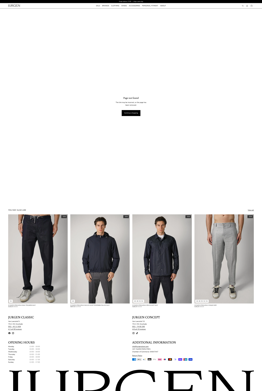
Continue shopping (131, 113)
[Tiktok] (137, 333)
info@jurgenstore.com (140, 346)
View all (251, 210)
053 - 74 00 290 (138, 327)
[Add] (126, 300)
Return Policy (137, 356)
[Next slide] (65, 259)
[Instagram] (13, 333)
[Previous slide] (11, 259)
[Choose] (64, 300)
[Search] (243, 5)
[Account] (247, 5)
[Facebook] (9, 333)
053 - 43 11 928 (14, 327)
